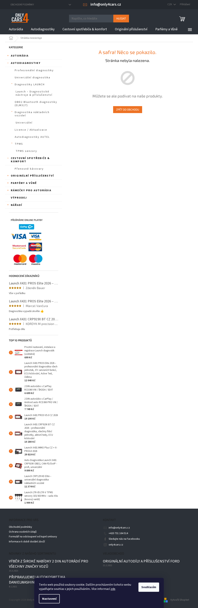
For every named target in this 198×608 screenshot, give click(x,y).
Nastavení (49, 599)
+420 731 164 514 (118, 533)
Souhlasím (148, 587)
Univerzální (24, 123)
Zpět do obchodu (127, 109)
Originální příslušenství (32, 176)
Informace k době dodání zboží (27, 542)
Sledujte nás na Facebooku (124, 539)
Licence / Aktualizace (31, 130)
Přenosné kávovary (29, 169)
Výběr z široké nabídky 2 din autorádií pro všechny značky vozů (48, 564)
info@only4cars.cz (119, 528)
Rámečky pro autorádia (31, 190)
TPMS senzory (26, 151)
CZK (169, 4)
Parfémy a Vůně (24, 183)
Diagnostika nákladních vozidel (32, 114)
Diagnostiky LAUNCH (30, 84)
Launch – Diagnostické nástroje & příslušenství (34, 93)
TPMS (19, 144)
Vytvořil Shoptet (179, 600)
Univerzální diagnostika (32, 77)
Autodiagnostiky (26, 63)
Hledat (121, 18)
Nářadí (16, 205)
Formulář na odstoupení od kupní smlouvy (33, 537)
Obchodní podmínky (22, 4)
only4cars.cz (116, 545)
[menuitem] (16, 29)
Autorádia (20, 56)
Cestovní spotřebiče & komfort (30, 159)
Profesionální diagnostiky (34, 70)
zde (113, 589)
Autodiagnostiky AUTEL (32, 137)
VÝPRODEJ (19, 198)
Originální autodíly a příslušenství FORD (141, 561)
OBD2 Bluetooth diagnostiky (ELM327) (36, 103)
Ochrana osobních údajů (23, 532)
